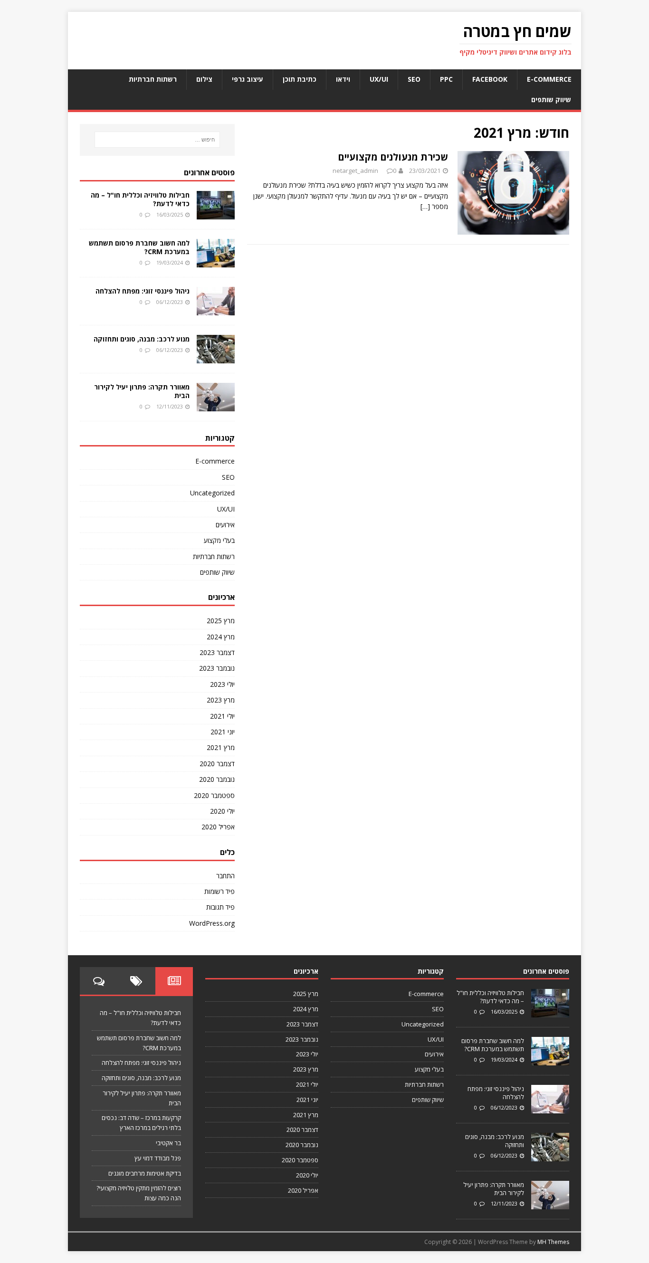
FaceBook (489, 79)
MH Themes (553, 1242)
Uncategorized (212, 492)
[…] (425, 206)
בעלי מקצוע (219, 540)
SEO (414, 79)
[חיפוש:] (157, 140)
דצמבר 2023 (217, 652)
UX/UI (379, 79)
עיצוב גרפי (247, 79)
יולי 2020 (222, 811)
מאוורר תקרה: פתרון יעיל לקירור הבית (142, 391)
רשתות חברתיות (153, 79)
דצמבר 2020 (217, 763)
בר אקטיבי (168, 1143)
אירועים (225, 524)
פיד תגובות (220, 907)
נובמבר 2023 (217, 668)
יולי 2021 (222, 716)
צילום (204, 79)
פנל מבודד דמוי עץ (157, 1158)
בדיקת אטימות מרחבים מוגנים (144, 1173)
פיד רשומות (219, 891)
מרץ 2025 (221, 620)
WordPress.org (212, 923)
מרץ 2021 (221, 747)
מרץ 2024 (221, 636)
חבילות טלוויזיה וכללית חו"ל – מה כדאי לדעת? (140, 199)
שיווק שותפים (551, 99)
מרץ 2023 (221, 699)
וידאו (343, 79)
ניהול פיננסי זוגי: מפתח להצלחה (142, 290)
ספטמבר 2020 (214, 795)
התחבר (225, 875)
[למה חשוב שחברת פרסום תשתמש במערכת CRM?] (216, 261)
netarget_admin (355, 170)
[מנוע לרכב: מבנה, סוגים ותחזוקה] (216, 357)
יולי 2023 (222, 684)
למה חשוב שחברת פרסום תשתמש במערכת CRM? (139, 247)
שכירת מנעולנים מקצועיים (393, 157)
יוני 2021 (222, 731)
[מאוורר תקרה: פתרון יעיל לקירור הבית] (216, 405)
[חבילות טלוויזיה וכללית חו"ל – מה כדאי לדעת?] (216, 213)
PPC (446, 79)
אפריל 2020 (218, 826)
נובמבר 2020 (217, 779)
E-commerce (549, 79)
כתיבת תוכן (299, 79)
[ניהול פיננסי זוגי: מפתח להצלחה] (216, 309)
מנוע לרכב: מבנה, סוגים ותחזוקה (142, 338)
